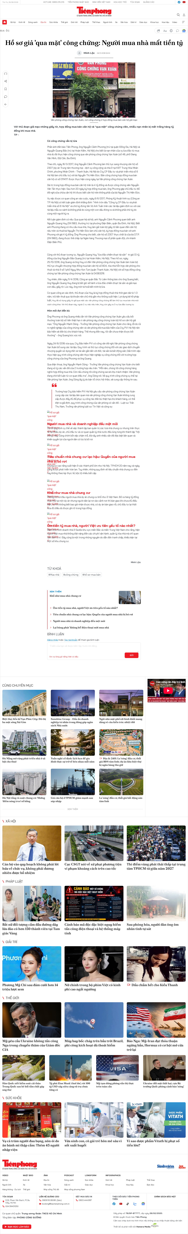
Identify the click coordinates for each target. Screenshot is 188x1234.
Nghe (5, 73)
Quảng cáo (148, 2)
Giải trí (133, 22)
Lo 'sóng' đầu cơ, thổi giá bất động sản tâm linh (120, 799)
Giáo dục (143, 22)
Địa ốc (43, 22)
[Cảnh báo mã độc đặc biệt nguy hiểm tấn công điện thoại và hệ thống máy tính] (94, 903)
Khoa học (154, 22)
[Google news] (144, 1203)
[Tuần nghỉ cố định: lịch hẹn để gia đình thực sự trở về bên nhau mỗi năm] (73, 742)
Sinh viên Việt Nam (101, 2)
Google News (184, 31)
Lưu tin (5, 89)
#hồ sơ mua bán (91, 574)
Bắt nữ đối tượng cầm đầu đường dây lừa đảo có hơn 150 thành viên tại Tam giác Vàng (31, 928)
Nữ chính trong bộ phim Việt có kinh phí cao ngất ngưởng (93, 987)
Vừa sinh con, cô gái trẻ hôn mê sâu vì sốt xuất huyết (93, 1143)
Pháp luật (85, 22)
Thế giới (64, 22)
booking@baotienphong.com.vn (56, 1204)
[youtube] (184, 2)
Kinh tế (22, 22)
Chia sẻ (5, 81)
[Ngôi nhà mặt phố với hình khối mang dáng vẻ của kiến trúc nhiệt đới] (121, 703)
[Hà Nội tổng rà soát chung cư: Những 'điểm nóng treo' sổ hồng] (24, 782)
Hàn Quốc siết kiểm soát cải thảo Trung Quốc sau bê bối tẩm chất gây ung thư (23, 1086)
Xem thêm (183, 22)
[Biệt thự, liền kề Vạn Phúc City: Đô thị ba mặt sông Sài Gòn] (24, 703)
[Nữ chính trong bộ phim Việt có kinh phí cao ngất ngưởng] (94, 964)
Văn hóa (124, 22)
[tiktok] (129, 1204)
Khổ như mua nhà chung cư (68, 493)
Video (174, 22)
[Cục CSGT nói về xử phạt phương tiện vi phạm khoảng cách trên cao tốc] (94, 843)
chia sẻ (158, 31)
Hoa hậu (165, 22)
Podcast (69, 1175)
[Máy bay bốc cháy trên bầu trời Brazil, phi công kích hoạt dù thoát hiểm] (94, 1020)
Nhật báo (28, 1175)
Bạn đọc (150, 1185)
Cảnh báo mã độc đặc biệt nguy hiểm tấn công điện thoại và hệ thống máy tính (93, 928)
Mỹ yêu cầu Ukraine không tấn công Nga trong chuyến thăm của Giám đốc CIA (31, 1045)
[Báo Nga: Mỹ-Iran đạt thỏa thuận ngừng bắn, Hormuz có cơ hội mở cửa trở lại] (156, 1020)
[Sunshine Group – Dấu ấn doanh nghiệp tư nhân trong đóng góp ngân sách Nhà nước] (73, 703)
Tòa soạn (135, 2)
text (165, 31)
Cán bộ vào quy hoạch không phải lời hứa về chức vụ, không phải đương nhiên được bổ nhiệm (30, 868)
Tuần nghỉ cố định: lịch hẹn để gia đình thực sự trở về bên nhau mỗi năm (72, 760)
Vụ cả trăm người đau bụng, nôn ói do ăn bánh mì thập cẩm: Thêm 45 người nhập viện (30, 1145)
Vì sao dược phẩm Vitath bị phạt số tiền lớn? (153, 1143)
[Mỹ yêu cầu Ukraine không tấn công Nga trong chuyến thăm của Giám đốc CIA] (31, 1020)
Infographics (113, 1175)
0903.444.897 (85, 1200)
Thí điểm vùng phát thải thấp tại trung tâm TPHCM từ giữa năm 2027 (156, 866)
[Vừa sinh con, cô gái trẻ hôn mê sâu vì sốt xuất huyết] (94, 1120)
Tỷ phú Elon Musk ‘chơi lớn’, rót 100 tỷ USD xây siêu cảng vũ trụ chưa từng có (69, 1086)
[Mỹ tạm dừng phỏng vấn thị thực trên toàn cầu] (117, 1068)
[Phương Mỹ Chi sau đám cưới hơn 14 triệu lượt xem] (31, 964)
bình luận (177, 31)
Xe (116, 22)
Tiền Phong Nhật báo (78, 2)
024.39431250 (11, 1206)
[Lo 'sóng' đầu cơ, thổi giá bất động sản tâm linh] (121, 782)
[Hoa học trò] (182, 1167)
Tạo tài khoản (70, 639)
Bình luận (5, 96)
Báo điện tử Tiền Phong (94, 12)
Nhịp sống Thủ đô (51, 1189)
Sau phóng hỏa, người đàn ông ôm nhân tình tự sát (153, 926)
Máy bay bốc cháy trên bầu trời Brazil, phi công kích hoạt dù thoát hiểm (94, 1043)
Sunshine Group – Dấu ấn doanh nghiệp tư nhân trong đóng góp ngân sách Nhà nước (72, 722)
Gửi (131, 655)
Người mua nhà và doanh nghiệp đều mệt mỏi (82, 424)
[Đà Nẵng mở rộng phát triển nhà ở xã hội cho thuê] (24, 742)
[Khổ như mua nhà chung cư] (130, 597)
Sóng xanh (33, 22)
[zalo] (136, 1203)
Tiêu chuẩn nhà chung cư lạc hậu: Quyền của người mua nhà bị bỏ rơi (93, 614)
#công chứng (70, 574)
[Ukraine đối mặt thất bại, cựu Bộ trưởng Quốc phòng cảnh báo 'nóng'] (164, 1068)
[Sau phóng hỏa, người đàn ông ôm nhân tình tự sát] (156, 903)
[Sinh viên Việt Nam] (165, 1167)
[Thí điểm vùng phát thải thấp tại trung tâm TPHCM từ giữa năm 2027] (156, 843)
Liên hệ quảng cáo (49, 1196)
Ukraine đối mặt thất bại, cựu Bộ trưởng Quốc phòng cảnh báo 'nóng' (163, 1085)
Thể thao (96, 22)
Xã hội (13, 22)
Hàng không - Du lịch (11, 1189)
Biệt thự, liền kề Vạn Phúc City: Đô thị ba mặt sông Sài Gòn (24, 720)
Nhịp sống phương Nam (74, 1189)
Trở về (5, 104)
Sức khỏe (53, 22)
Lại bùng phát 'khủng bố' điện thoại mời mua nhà (81, 627)
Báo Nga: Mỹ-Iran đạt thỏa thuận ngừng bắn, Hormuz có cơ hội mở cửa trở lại (155, 1045)
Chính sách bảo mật (165, 1196)
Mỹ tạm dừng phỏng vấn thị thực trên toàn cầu (115, 1085)
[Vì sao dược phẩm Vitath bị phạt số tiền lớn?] (156, 1120)
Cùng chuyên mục (17, 685)
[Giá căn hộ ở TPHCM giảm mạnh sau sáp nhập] (73, 782)
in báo (171, 31)
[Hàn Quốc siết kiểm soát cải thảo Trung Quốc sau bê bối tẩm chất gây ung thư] (23, 1068)
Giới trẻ (74, 22)
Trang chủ (4, 22)
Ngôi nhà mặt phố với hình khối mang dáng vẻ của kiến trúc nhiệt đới (120, 720)
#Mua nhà (53, 574)
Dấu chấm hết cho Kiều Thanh (154, 985)
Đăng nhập (52, 639)
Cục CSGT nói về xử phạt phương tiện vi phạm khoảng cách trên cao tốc (93, 866)
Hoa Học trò (120, 2)
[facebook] (179, 2)
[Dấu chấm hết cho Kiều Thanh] (156, 964)
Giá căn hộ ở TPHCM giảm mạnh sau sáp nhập (72, 799)
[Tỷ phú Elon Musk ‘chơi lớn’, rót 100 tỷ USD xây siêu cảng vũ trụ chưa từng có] (70, 1068)
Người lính (107, 22)
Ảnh (46, 1175)
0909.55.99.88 (49, 1200)
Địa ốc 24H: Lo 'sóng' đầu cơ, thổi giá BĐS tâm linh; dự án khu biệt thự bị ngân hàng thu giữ (120, 761)
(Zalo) (59, 1200)
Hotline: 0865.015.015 (53, 2)
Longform (90, 1175)
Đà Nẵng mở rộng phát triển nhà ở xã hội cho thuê (23, 760)
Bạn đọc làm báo (18, 1226)
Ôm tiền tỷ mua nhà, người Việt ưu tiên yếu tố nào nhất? (91, 526)
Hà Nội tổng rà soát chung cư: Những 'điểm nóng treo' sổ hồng (23, 799)
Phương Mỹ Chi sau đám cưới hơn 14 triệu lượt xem (30, 987)
